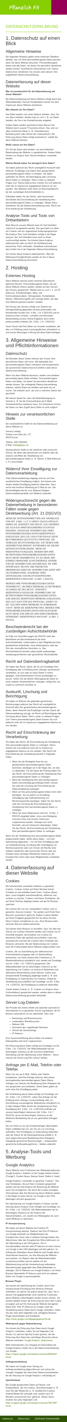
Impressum (7, 1418)
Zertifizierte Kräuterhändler (47, 1418)
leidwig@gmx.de (20, 445)
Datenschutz (24, 1418)
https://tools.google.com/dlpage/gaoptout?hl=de (28, 1319)
